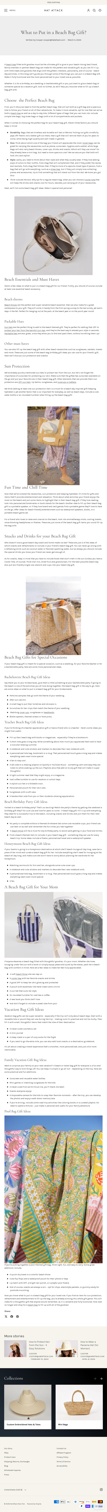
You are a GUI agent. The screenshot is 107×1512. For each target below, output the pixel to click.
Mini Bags (63, 1424)
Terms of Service (63, 1461)
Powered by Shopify (34, 1504)
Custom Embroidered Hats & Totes (23, 1424)
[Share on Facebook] (12, 1316)
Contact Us (61, 1448)
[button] (94, 10)
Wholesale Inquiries (12, 1470)
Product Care (9, 1457)
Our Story (8, 1448)
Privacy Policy (62, 1457)
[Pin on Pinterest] (17, 1316)
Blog (6, 1466)
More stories (14, 1336)
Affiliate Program (64, 1453)
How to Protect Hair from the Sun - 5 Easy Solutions (39, 1345)
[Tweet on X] (6, 1316)
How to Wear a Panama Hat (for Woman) (89, 1345)
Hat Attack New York (17, 1504)
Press (6, 1475)
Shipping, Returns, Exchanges (17, 1461)
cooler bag (16, 978)
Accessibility (62, 1466)
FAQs (6, 1453)
